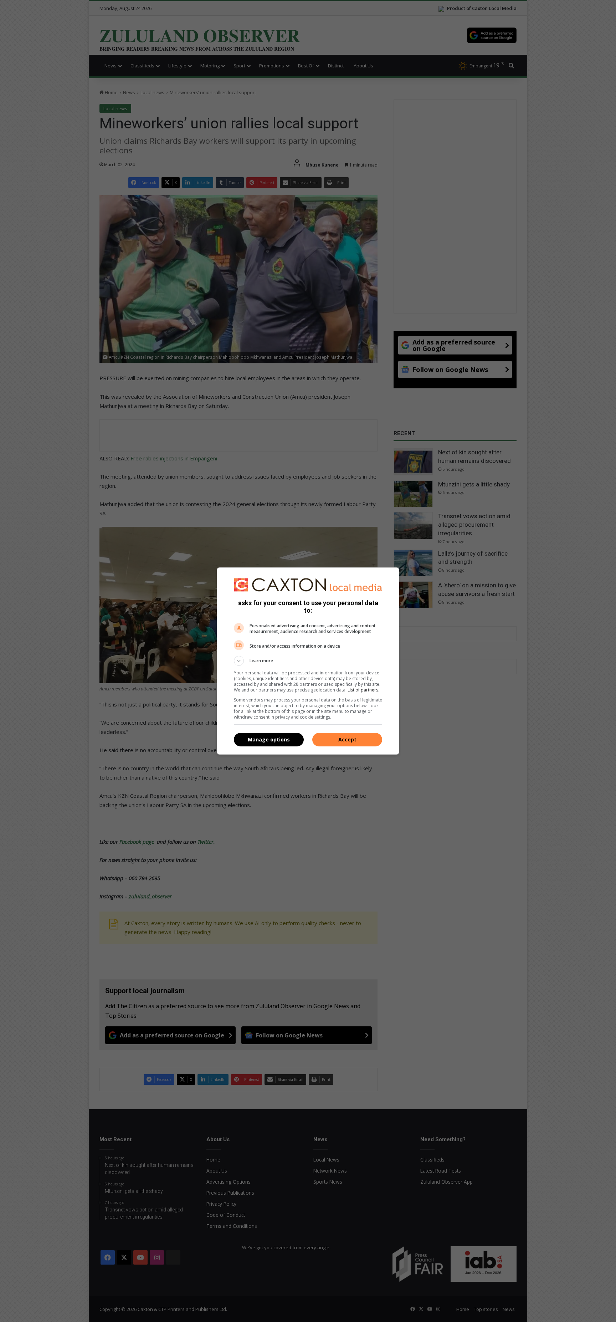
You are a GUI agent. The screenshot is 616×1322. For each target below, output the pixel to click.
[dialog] (308, 661)
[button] (308, 661)
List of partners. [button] (363, 690)
